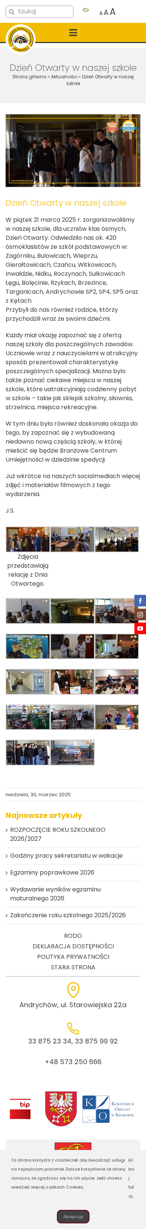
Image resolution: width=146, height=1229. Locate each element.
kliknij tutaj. (131, 1178)
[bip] (20, 1100)
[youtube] (140, 628)
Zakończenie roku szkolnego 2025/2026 (68, 915)
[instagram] (140, 614)
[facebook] (140, 601)
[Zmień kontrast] (85, 11)
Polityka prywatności (73, 956)
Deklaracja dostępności (73, 946)
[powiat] (61, 1093)
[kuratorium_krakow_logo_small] (109, 1096)
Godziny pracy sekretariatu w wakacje (66, 855)
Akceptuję (73, 1217)
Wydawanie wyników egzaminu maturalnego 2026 (55, 894)
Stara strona (73, 967)
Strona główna (29, 76)
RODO (73, 935)
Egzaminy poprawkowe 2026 (52, 872)
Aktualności (64, 76)
